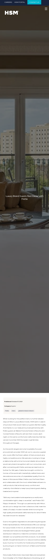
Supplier (13, 406)
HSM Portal (19, 2)
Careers (8, 2)
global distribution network (26, 410)
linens (13, 410)
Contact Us (34, 2)
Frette (7, 410)
